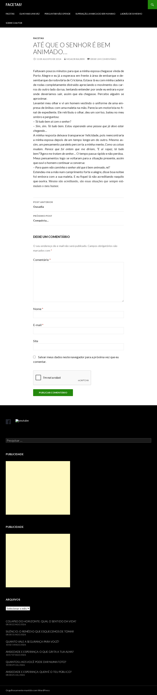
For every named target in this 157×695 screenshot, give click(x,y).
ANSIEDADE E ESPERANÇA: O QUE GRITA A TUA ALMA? (40, 651)
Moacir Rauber (75, 59)
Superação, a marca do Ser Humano (95, 13)
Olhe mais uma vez (29, 13)
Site (35, 341)
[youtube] (22, 420)
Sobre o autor (14, 23)
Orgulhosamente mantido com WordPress (28, 690)
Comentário (42, 259)
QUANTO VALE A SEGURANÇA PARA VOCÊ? (32, 641)
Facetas (10, 13)
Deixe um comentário (103, 59)
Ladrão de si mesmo (131, 13)
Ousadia (43, 204)
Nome (38, 309)
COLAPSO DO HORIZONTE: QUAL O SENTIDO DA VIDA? (41, 621)
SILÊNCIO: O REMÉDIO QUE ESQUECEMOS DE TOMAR (40, 631)
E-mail (38, 325)
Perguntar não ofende (57, 13)
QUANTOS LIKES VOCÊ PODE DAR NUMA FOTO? (36, 661)
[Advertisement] (38, 488)
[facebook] (8, 421)
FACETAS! (14, 4)
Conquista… (42, 218)
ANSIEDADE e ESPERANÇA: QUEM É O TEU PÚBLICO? (38, 671)
